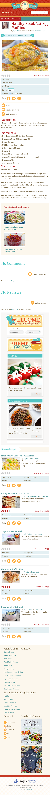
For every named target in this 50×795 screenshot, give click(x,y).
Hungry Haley (9, 669)
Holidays (7, 696)
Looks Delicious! (10, 703)
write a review (11, 114)
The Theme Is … (10, 713)
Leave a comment (12, 109)
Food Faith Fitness (11, 662)
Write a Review (40, 302)
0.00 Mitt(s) (45, 75)
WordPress (28, 789)
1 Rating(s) (38, 511)
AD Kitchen (28, 534)
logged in (14, 281)
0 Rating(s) (37, 75)
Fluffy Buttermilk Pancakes (15, 493)
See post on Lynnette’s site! (17, 35)
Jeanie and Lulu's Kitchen (13, 672)
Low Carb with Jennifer (12, 675)
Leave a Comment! (39, 274)
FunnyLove (8, 665)
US (12, 94)
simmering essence (31, 496)
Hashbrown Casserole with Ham (17, 456)
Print (8, 105)
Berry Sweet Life (10, 655)
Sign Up (12, 329)
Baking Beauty (9, 652)
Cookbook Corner (30, 716)
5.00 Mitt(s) (45, 586)
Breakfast (12, 18)
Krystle (26, 458)
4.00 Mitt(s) (45, 511)
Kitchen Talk (8, 699)
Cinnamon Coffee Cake (12, 569)
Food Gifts (13, 356)
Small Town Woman (11, 689)
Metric (19, 94)
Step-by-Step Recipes (12, 709)
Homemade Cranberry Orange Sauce (13, 250)
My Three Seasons (11, 679)
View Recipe (36, 394)
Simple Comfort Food (12, 686)
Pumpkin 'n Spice (10, 682)
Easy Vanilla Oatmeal (12, 607)
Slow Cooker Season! (17, 401)
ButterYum (8, 659)
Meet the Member (10, 706)
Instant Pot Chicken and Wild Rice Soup (13, 228)
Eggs (43, 31)
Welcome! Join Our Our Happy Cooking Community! (24, 321)
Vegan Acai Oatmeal (11, 531)
